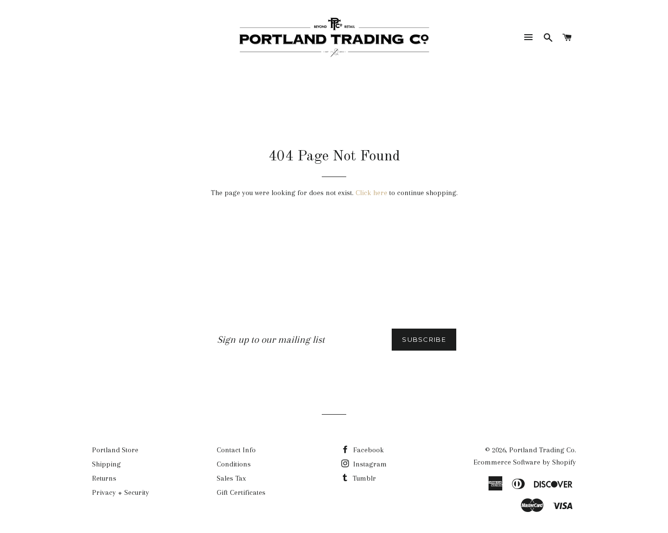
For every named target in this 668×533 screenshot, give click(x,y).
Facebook (367, 449)
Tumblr (363, 478)
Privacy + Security (120, 492)
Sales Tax (231, 478)
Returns (104, 478)
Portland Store (115, 449)
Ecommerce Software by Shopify (524, 462)
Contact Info (236, 449)
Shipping (106, 464)
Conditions (234, 464)
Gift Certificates (241, 492)
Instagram (369, 464)
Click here (371, 192)
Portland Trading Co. (542, 449)
